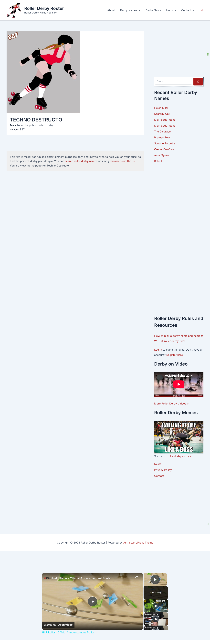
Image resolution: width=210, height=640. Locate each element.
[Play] (156, 606)
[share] (136, 577)
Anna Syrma (161, 155)
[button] (138, 10)
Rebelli (158, 161)
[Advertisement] (178, 217)
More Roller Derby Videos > (171, 403)
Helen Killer (161, 107)
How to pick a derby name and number (178, 335)
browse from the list (123, 161)
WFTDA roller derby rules (169, 341)
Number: (14, 129)
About (111, 10)
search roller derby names (81, 161)
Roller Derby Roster (44, 8)
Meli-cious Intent (164, 119)
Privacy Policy (163, 470)
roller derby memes (179, 456)
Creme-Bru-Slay (164, 149)
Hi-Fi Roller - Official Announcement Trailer (82, 578)
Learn (169, 10)
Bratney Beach (163, 137)
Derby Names (128, 10)
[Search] (198, 81)
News (157, 464)
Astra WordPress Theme (138, 542)
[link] (47, 578)
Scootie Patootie (164, 143)
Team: (13, 125)
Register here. (174, 354)
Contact (186, 10)
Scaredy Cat (162, 113)
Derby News (153, 10)
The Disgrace (162, 131)
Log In (158, 349)
